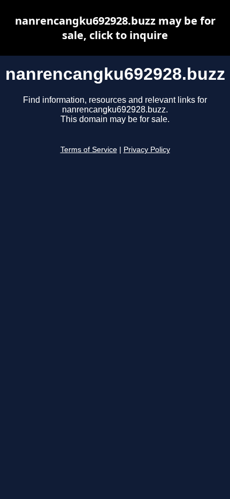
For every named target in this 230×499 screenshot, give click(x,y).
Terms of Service (88, 150)
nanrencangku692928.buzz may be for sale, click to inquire (115, 27)
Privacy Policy (147, 150)
